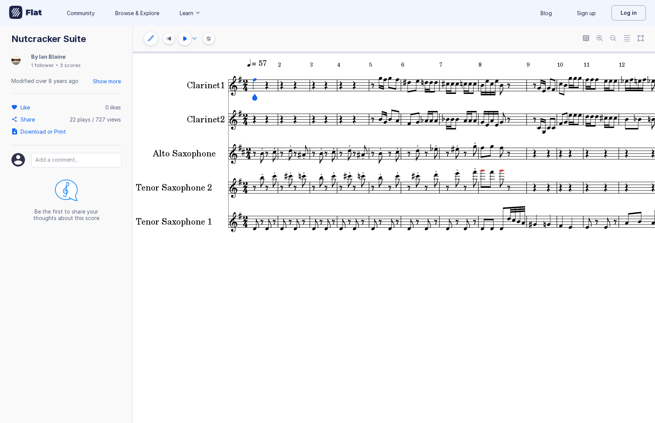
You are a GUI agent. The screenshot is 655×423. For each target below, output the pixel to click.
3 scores (70, 65)
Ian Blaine (52, 56)
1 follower (42, 65)
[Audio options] (194, 38)
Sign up (586, 13)
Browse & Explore (137, 13)
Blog (546, 13)
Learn (186, 13)
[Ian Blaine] (15, 61)
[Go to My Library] (25, 13)
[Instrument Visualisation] (209, 38)
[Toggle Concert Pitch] (586, 38)
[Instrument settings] (151, 38)
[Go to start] (169, 38)
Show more (107, 81)
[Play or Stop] (184, 38)
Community (81, 13)
